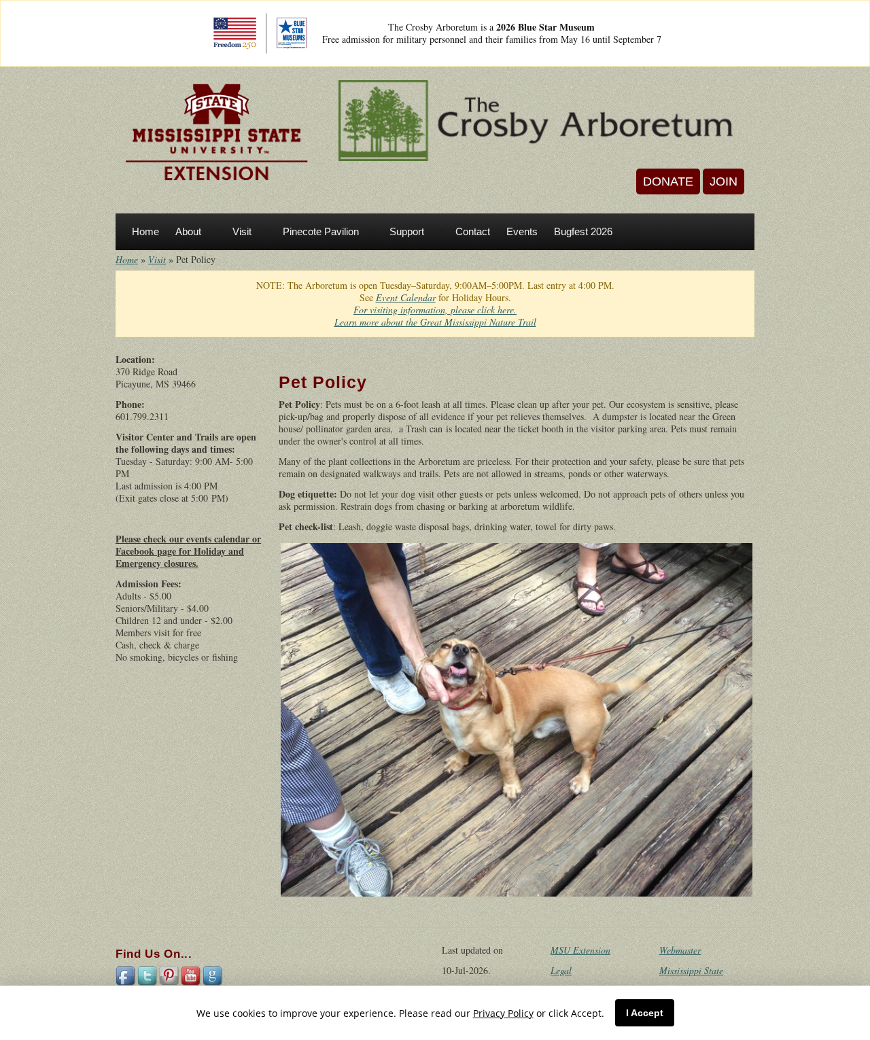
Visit (241, 231)
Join (723, 181)
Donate (668, 181)
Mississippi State (691, 970)
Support (406, 231)
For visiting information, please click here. (435, 309)
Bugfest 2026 (583, 231)
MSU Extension (580, 949)
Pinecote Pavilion (321, 231)
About (188, 231)
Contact (472, 231)
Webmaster (680, 949)
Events (522, 231)
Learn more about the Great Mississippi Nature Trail (435, 321)
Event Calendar (406, 297)
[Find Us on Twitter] (148, 975)
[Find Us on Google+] (213, 975)
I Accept (644, 1012)
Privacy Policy (503, 1013)
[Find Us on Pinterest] (170, 975)
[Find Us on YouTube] (192, 975)
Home (145, 231)
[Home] (217, 132)
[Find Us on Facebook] (126, 975)
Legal (561, 970)
